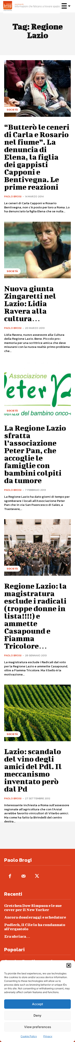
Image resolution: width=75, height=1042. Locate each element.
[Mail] (23, 876)
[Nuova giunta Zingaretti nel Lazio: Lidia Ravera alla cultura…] (37, 250)
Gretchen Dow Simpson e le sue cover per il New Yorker (33, 907)
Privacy (47, 1036)
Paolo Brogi (12, 196)
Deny (37, 1015)
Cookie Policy (29, 1036)
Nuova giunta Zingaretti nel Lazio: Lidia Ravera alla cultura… (30, 303)
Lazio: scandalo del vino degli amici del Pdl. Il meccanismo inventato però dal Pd (33, 770)
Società (12, 110)
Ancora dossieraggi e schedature (35, 917)
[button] (69, 965)
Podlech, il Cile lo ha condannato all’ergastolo (34, 927)
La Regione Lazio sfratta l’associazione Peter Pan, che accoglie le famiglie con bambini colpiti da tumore (35, 454)
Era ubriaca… (17, 936)
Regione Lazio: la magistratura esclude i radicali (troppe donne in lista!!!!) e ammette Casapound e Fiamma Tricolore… (35, 615)
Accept (37, 1004)
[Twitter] (37, 876)
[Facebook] (10, 876)
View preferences (37, 1027)
